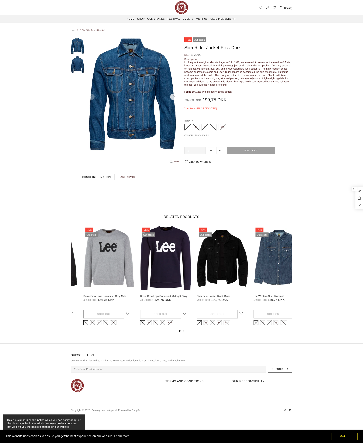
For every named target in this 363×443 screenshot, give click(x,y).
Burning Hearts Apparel (181, 7)
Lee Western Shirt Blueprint (143, 296)
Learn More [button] (122, 436)
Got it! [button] (344, 436)
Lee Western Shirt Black (254, 296)
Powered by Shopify (129, 410)
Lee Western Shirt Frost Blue (200, 296)
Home (73, 30)
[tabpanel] (96, 277)
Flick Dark (187, 140)
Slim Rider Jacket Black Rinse (87, 296)
